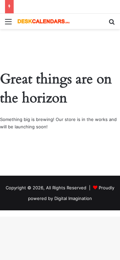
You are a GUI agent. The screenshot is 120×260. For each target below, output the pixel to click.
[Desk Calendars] (43, 21)
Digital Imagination (73, 198)
